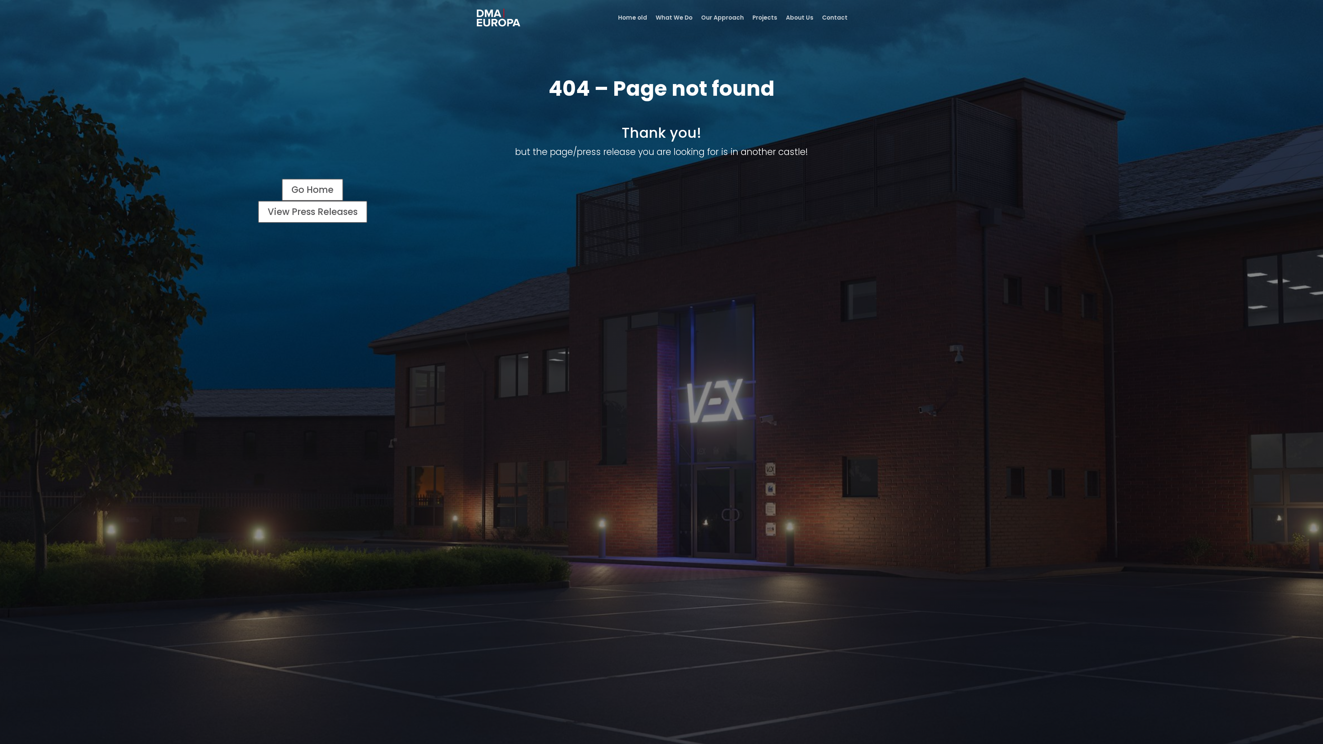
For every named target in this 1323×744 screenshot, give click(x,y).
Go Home (312, 190)
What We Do (674, 18)
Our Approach (722, 18)
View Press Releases (313, 212)
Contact (835, 18)
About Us (799, 18)
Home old (632, 18)
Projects (764, 18)
